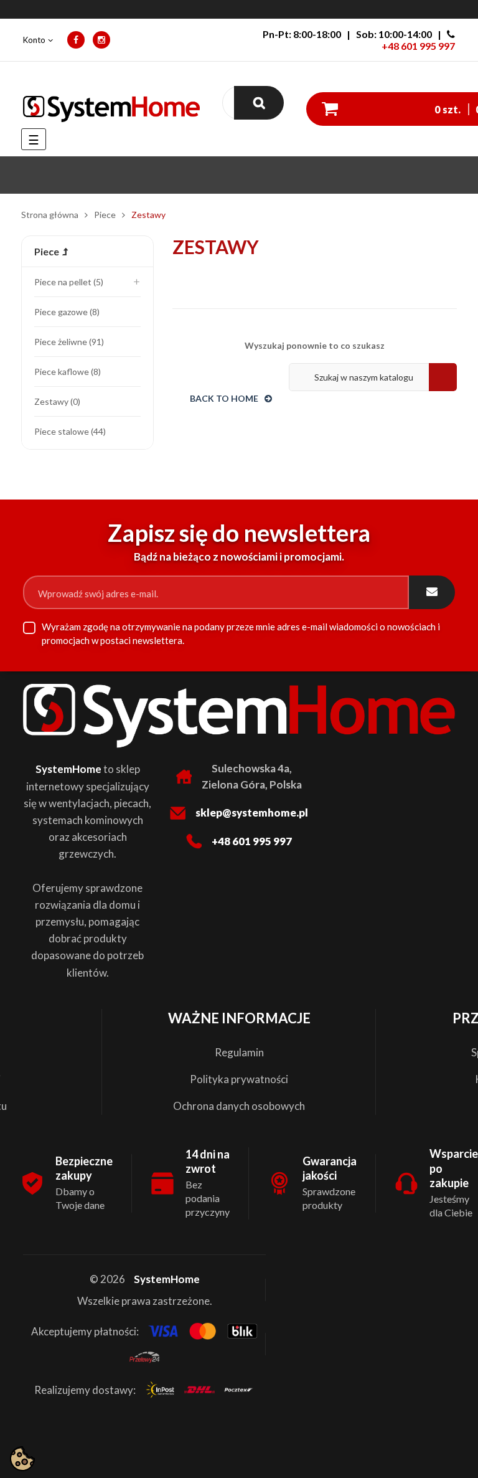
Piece (46, 251)
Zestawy (56, 401)
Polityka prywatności (239, 1079)
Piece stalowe (68, 431)
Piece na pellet (67, 282)
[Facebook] (76, 40)
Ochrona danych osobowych (239, 1105)
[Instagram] (101, 40)
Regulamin (239, 1052)
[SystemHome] (111, 109)
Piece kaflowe (66, 371)
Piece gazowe (65, 311)
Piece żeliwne (67, 341)
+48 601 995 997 (418, 46)
